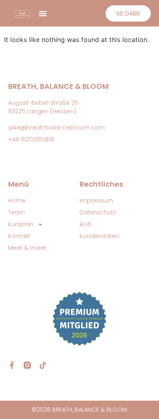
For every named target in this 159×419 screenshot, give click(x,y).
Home (17, 200)
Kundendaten (99, 236)
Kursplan (20, 224)
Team (16, 212)
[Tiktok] (42, 365)
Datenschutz (98, 212)
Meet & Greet (27, 248)
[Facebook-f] (11, 365)
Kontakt (19, 236)
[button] (43, 13)
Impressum (96, 200)
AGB (86, 224)
